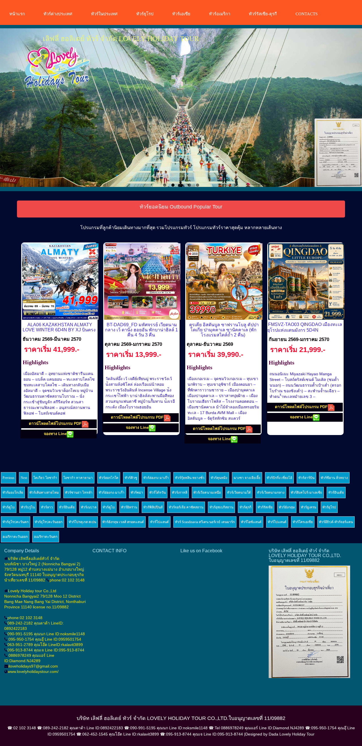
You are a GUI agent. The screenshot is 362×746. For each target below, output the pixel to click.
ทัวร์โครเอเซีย (303, 522)
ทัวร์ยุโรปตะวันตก (16, 522)
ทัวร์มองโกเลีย (13, 493)
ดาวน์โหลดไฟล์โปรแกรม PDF (55, 423)
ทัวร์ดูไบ (9, 507)
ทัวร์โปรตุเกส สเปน (82, 522)
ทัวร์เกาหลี (179, 493)
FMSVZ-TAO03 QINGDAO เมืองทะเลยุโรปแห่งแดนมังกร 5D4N (304, 327)
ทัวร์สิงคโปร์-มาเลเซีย (306, 493)
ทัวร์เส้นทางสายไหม (44, 493)
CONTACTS (307, 14)
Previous (8, 108)
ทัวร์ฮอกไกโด (108, 478)
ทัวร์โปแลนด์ (159, 522)
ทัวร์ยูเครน (308, 507)
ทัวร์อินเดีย (336, 493)
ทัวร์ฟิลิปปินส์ (153, 507)
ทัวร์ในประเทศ (104, 14)
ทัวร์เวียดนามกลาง (271, 493)
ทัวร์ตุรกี (245, 507)
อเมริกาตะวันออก (15, 537)
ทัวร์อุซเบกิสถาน (221, 507)
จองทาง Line (55, 433)
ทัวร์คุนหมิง (219, 478)
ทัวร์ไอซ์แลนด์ (251, 522)
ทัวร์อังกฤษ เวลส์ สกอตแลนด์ (123, 522)
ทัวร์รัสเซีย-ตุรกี (263, 14)
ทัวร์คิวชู (131, 478)
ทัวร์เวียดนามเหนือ (207, 493)
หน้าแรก (17, 14)
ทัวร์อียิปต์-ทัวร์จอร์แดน (336, 522)
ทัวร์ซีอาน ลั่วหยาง (334, 478)
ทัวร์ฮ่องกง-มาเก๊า (111, 493)
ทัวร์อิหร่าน (129, 507)
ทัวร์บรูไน (28, 507)
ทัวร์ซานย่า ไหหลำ (78, 493)
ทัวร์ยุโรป (145, 14)
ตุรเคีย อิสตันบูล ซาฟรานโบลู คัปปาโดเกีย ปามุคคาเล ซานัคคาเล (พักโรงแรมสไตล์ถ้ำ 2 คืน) (224, 329)
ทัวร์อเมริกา (219, 14)
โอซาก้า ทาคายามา (78, 478)
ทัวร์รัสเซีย (265, 507)
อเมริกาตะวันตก (45, 537)
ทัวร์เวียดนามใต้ (239, 493)
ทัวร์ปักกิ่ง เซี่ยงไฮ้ (279, 478)
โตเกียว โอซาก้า (45, 478)
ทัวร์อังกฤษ (287, 507)
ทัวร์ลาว (47, 507)
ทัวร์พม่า (137, 493)
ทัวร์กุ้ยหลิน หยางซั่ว (189, 478)
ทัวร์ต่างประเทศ (58, 14)
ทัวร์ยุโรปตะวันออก (49, 522)
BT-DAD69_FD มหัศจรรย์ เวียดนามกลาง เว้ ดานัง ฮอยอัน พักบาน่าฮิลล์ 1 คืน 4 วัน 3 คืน (141, 329)
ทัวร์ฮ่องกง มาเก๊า (156, 478)
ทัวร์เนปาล (88, 507)
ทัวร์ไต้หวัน (157, 493)
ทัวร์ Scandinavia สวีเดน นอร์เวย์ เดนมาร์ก (205, 522)
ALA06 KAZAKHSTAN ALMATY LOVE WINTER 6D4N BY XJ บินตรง (59, 327)
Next (353, 108)
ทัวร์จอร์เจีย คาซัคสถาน (186, 507)
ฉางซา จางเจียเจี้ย (247, 478)
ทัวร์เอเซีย (181, 14)
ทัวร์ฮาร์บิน (306, 478)
